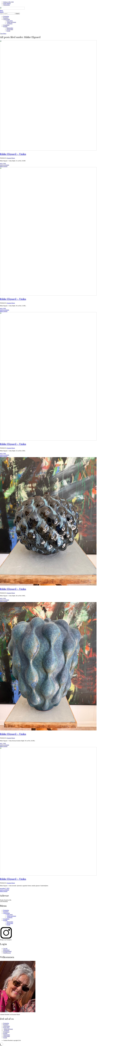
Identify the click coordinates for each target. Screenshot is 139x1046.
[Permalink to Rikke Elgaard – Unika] (48, 150)
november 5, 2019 (4, 888)
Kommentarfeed (7, 951)
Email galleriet (7, 3)
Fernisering (6, 16)
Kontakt (5, 26)
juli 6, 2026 (3, 163)
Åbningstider (6, 5)
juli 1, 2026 (3, 743)
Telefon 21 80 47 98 (8, 2)
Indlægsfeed (6, 950)
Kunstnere (5, 18)
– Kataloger (9, 23)
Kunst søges (9, 20)
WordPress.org (7, 953)
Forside (8, 31)
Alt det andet (6, 19)
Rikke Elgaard (3, 166)
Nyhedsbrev (6, 25)
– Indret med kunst (11, 22)
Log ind (5, 948)
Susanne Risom (11, 158)
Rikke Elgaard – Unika (13, 154)
